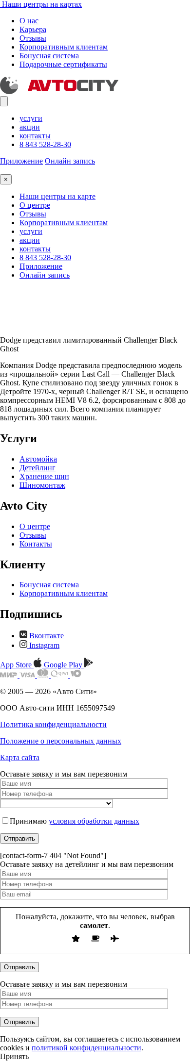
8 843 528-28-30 (45, 144)
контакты (35, 136)
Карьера (32, 29)
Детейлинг (37, 468)
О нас (28, 21)
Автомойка (38, 459)
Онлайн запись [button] (70, 161)
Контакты (35, 544)
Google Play (64, 665)
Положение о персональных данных (60, 741)
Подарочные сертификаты (63, 64)
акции (29, 127)
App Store (17, 665)
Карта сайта (19, 757)
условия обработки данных (94, 821)
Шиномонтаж (42, 485)
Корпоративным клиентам (63, 47)
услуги (30, 118)
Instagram (43, 645)
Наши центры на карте (57, 196)
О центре (34, 205)
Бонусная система (49, 55)
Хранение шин (44, 476)
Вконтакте (45, 635)
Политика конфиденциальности (53, 724)
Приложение (21, 161)
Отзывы (32, 38)
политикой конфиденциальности (86, 1048)
